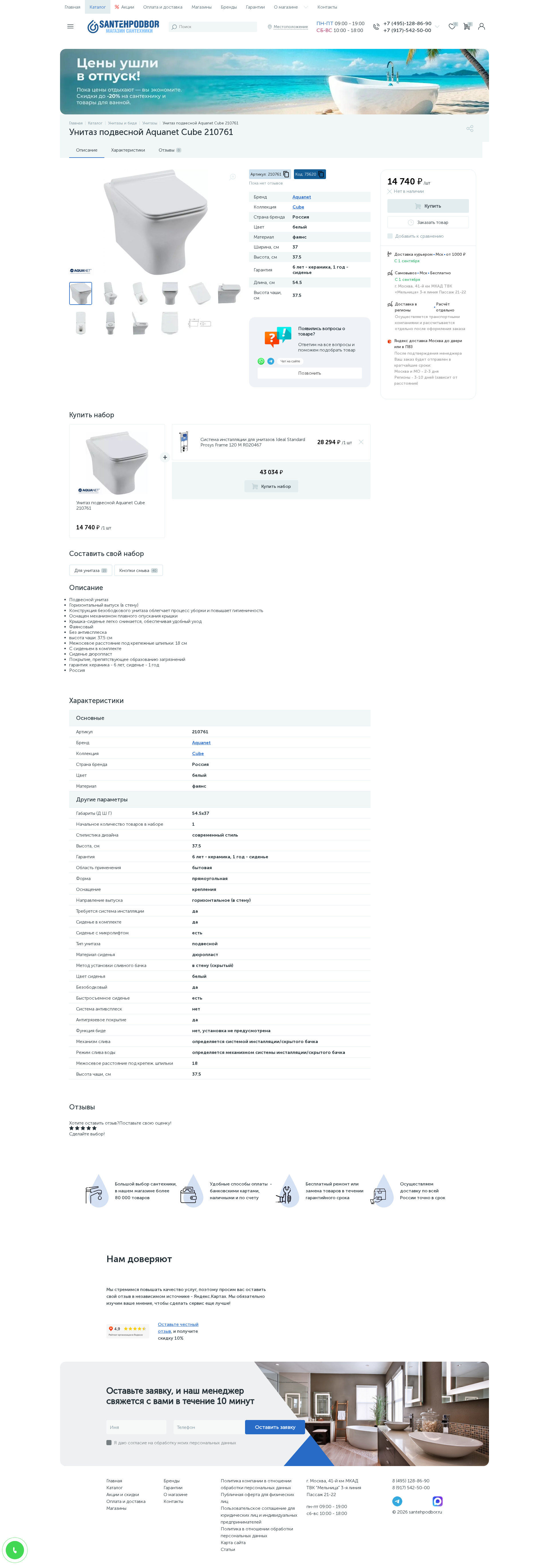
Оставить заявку (275, 1427)
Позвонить (309, 373)
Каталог (97, 7)
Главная (72, 7)
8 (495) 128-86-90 (410, 1480)
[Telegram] (397, 1501)
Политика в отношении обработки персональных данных (257, 1532)
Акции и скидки (122, 1494)
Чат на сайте (290, 361)
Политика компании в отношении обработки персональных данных (256, 1484)
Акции (127, 7)
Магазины (202, 7)
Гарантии (255, 7)
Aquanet (302, 197)
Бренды (229, 7)
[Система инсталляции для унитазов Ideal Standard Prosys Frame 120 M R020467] (183, 442)
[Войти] (481, 27)
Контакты (327, 7)
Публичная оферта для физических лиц (257, 1498)
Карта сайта (233, 1542)
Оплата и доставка (162, 7)
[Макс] (438, 1501)
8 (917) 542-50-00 (411, 1487)
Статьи (228, 1549)
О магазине (286, 7)
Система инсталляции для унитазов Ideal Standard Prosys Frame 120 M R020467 (252, 442)
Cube (298, 207)
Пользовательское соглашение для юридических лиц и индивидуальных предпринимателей (259, 1515)
